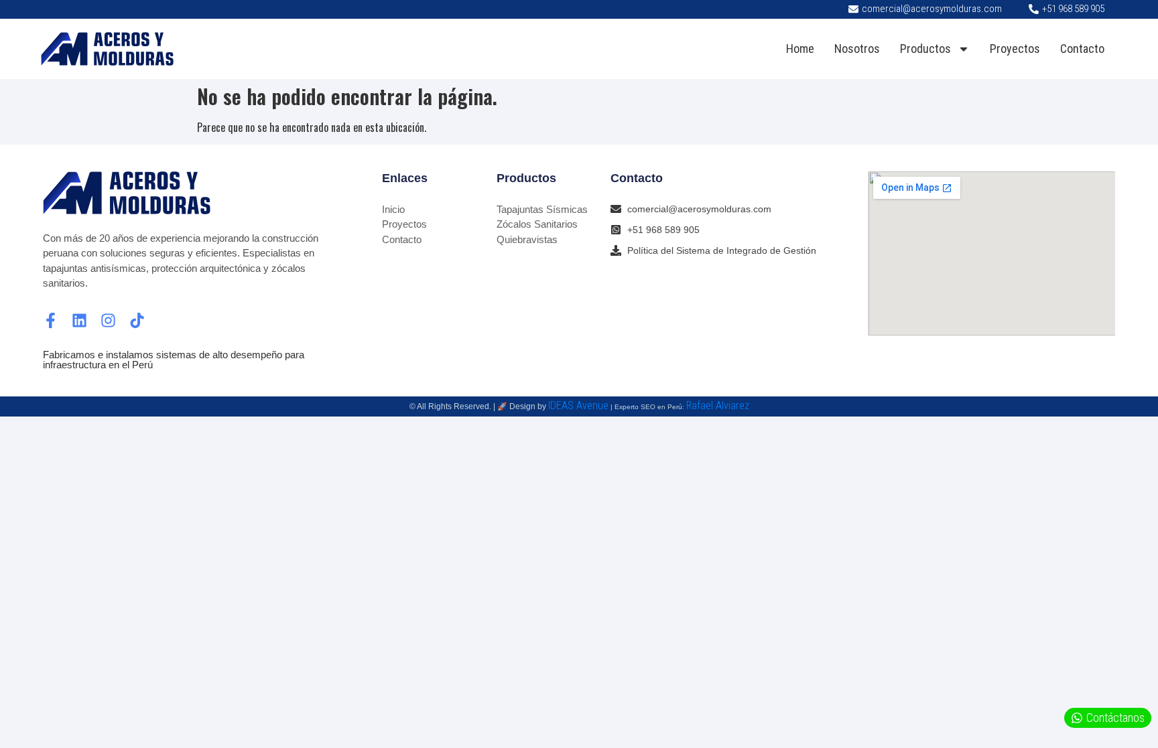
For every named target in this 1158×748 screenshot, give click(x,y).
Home (800, 49)
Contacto (1082, 49)
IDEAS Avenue (578, 405)
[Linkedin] (79, 320)
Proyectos (1015, 49)
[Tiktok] (137, 320)
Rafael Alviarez (717, 405)
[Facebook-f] (50, 320)
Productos (925, 49)
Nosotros (857, 49)
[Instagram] (108, 320)
